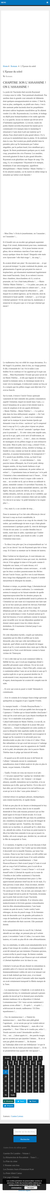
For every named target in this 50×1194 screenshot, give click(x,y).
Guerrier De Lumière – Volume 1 (16, 1153)
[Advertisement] (25, 38)
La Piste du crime (10, 1161)
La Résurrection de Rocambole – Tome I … (21, 1157)
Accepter (30, 1187)
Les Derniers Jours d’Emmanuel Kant (18, 1169)
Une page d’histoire (11, 1177)
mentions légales (24, 1190)
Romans (9, 76)
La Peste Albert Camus (12, 1173)
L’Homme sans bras (11, 1165)
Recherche (25, 1139)
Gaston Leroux (17, 1116)
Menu (3, 2)
